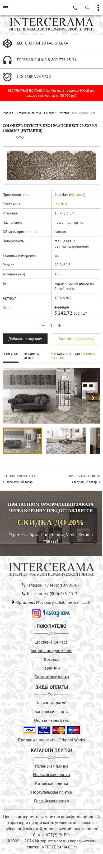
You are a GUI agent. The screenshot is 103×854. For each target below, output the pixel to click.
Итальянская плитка (51, 774)
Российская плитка (51, 800)
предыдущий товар (19, 482)
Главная (8, 113)
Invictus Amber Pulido (84, 476)
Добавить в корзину (25, 338)
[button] (93, 398)
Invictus (64, 113)
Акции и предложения (51, 650)
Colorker (49, 113)
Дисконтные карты (51, 676)
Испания (77, 194)
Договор (52, 659)
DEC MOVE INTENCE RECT (19, 476)
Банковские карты (52, 711)
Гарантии (51, 668)
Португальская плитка (51, 792)
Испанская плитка (28, 113)
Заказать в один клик (77, 338)
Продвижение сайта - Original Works (51, 739)
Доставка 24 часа (51, 642)
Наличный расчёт (51, 702)
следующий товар (84, 482)
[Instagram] (51, 612)
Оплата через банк (51, 720)
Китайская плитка (51, 783)
